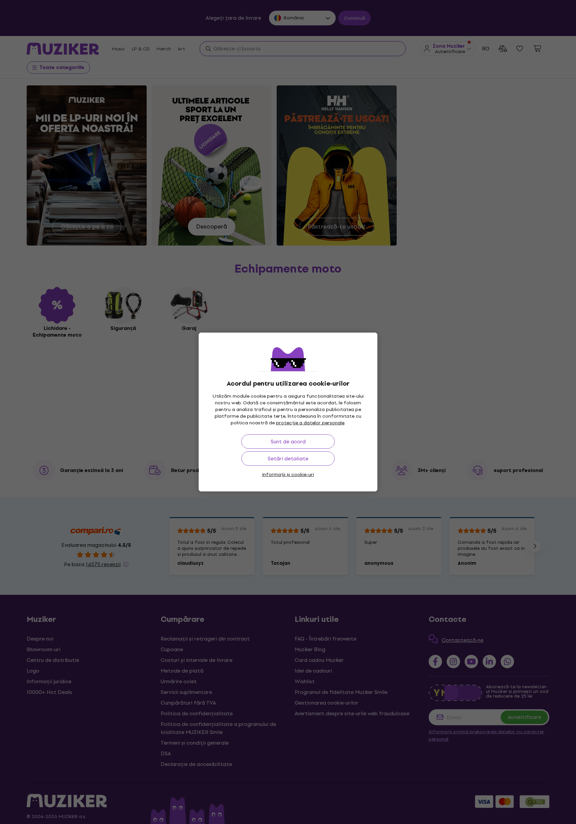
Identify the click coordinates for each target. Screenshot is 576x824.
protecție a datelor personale (310, 423)
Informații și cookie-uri (288, 474)
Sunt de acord (288, 441)
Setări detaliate (288, 458)
